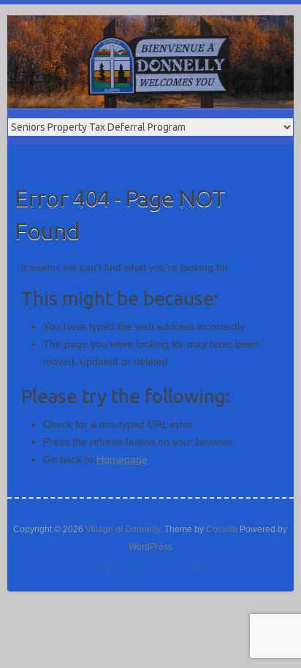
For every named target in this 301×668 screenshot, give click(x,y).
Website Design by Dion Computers (150, 568)
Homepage (122, 459)
